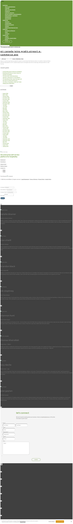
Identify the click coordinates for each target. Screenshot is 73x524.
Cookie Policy (48, 179)
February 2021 (6, 127)
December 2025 (6, 97)
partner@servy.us (45, 417)
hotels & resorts (9, 25)
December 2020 (6, 130)
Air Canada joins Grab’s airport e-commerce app (20, 53)
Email (4, 427)
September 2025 (6, 102)
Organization (5, 432)
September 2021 (6, 118)
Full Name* (2, 187)
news (6, 32)
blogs (6, 40)
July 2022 (5, 105)
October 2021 (5, 117)
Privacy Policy (41, 179)
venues (7, 26)
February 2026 (6, 96)
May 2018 (5, 142)
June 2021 (5, 122)
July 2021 (5, 121)
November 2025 (6, 99)
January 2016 (5, 146)
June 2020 (5, 137)
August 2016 (5, 144)
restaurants (8, 23)
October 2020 (5, 133)
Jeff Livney (4, 58)
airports (7, 22)
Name (4, 423)
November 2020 (6, 131)
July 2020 (5, 136)
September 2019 (6, 139)
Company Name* (3, 192)
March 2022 (5, 111)
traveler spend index (10, 38)
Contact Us (2, 168)
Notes (4, 441)
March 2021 (5, 125)
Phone (4, 436)
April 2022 (5, 109)
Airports (14, 58)
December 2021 (6, 114)
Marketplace (18, 58)
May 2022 (5, 108)
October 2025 (5, 100)
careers (7, 34)
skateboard (8, 17)
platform (7, 11)
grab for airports (9, 13)
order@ (7, 8)
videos (7, 37)
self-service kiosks (10, 10)
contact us (7, 41)
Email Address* (3, 189)
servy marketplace (10, 7)
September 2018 (6, 140)
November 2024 (6, 103)
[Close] (1, 230)
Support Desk (3, 164)
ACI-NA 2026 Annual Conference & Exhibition (12, 71)
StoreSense (3, 161)
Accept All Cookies (59, 521)
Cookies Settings (52, 521)
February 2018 (6, 143)
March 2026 (5, 95)
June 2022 (5, 106)
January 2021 (5, 128)
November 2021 (6, 115)
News (22, 58)
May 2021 (5, 124)
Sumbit (2, 198)
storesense (8, 19)
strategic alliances (10, 31)
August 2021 (5, 119)
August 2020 (5, 134)
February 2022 (6, 112)
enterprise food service (11, 28)
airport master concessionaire (13, 14)
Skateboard (2, 159)
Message (2, 195)
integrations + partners (11, 16)
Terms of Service (33, 179)
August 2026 (5, 93)
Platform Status (3, 166)
